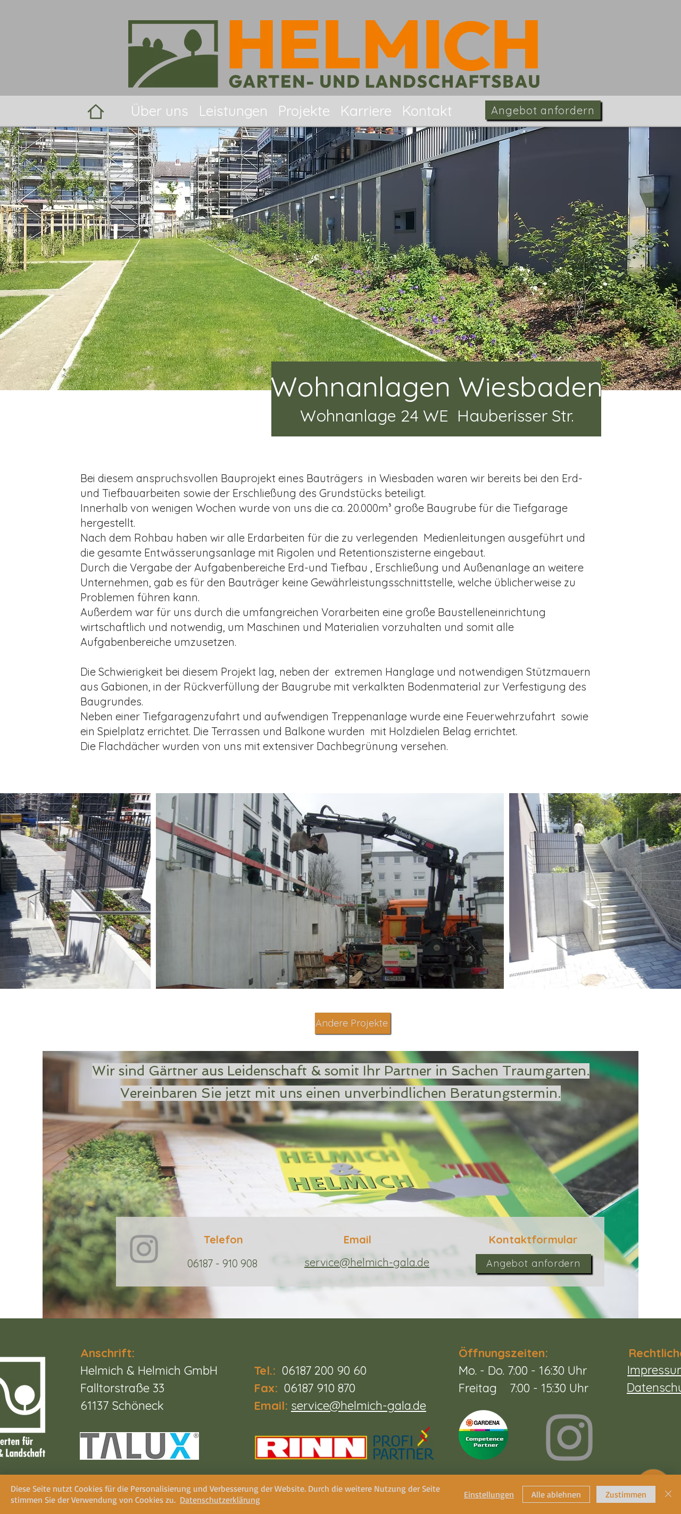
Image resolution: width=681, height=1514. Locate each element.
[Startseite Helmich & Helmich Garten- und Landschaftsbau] (95, 111)
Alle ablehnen (556, 1494)
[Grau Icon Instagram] (144, 1249)
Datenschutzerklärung (220, 1499)
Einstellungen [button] (489, 1494)
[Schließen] (668, 1494)
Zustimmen (625, 1494)
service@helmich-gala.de (358, 1405)
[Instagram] (569, 1437)
